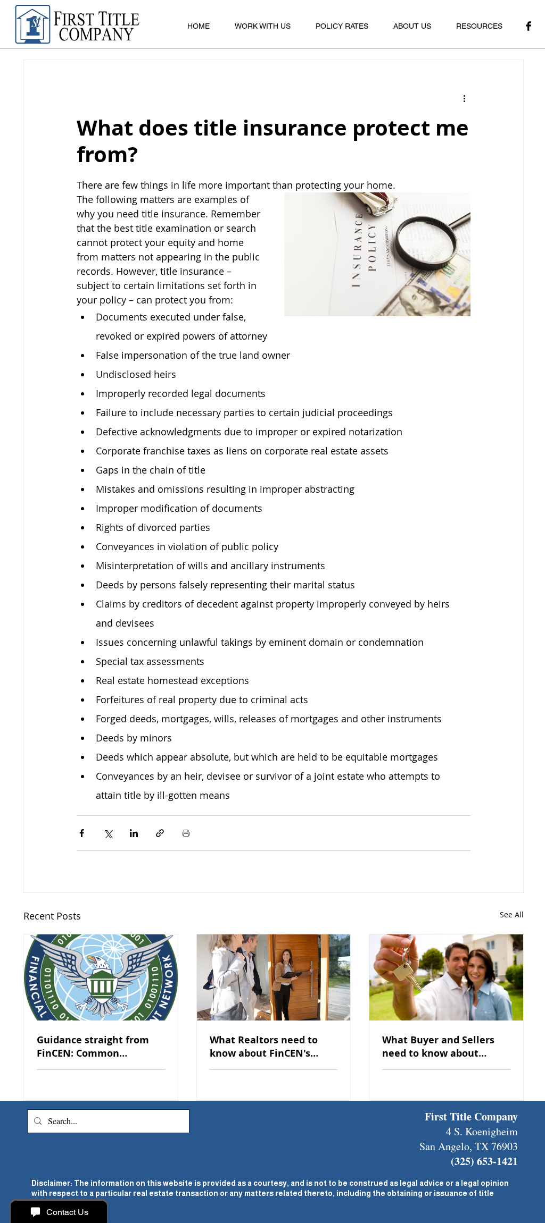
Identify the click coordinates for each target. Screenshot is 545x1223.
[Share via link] (160, 833)
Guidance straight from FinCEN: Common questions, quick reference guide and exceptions (93, 1046)
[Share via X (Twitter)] (108, 833)
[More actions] (464, 98)
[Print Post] (186, 833)
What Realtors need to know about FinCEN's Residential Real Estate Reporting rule (265, 1046)
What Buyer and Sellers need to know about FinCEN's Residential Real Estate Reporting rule (443, 1046)
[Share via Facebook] (82, 833)
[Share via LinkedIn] (134, 833)
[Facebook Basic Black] (528, 26)
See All (512, 914)
